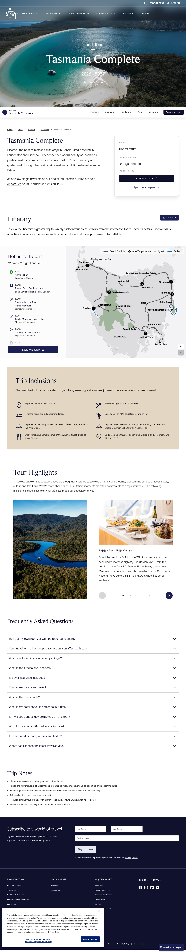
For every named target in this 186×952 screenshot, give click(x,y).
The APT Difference (102, 890)
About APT (99, 885)
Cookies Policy (106, 944)
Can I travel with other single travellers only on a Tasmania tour (48, 648)
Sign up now (85, 849)
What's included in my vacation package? (35, 658)
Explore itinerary (31, 349)
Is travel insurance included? (27, 678)
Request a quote (173, 112)
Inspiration (128, 13)
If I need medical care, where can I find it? (35, 736)
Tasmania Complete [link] (62, 129)
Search (175, 3)
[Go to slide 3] (136, 595)
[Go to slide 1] (123, 595)
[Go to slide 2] (130, 595)
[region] (53, 927)
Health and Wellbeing (15, 895)
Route (122, 142)
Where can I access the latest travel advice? (37, 746)
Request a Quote (93, 82)
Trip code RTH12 (126, 170)
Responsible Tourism (103, 909)
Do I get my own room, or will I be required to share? (42, 639)
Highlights (126, 111)
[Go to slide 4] (142, 595)
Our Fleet (98, 904)
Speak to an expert (144, 187)
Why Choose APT (103, 879)
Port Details (11, 904)
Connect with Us (59, 879)
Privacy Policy (131, 857)
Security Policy (123, 944)
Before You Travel (15, 879)
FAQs (139, 111)
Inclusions (110, 111)
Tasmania (45, 129)
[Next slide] (169, 595)
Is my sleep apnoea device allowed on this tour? (39, 717)
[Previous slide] (102, 595)
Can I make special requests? (27, 687)
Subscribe (144, 13)
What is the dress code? (24, 697)
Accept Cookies (90, 939)
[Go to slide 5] (149, 595)
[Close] (99, 911)
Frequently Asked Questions (18, 899)
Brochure (54, 885)
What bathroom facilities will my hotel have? (36, 726)
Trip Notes (152, 111)
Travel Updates (13, 890)
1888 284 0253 (156, 3)
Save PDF (171, 217)
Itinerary (95, 111)
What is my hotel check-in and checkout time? (38, 707)
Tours (20, 129)
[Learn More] (140, 887)
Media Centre (100, 899)
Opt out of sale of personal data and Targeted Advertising (38, 940)
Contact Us (55, 890)
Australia (31, 129)
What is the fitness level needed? (30, 668)
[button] (181, 347)
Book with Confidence (103, 895)
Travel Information (128, 157)
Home (9, 129)
